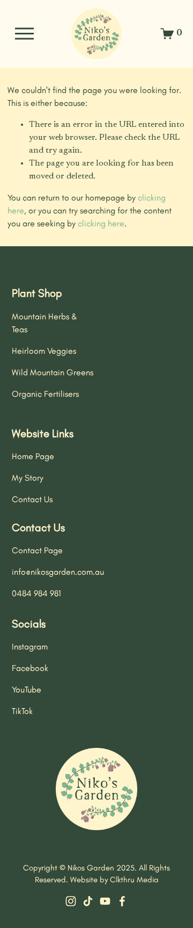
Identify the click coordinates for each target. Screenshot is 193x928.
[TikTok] (88, 901)
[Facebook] (122, 901)
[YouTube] (105, 901)
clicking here (101, 223)
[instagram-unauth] (70, 901)
